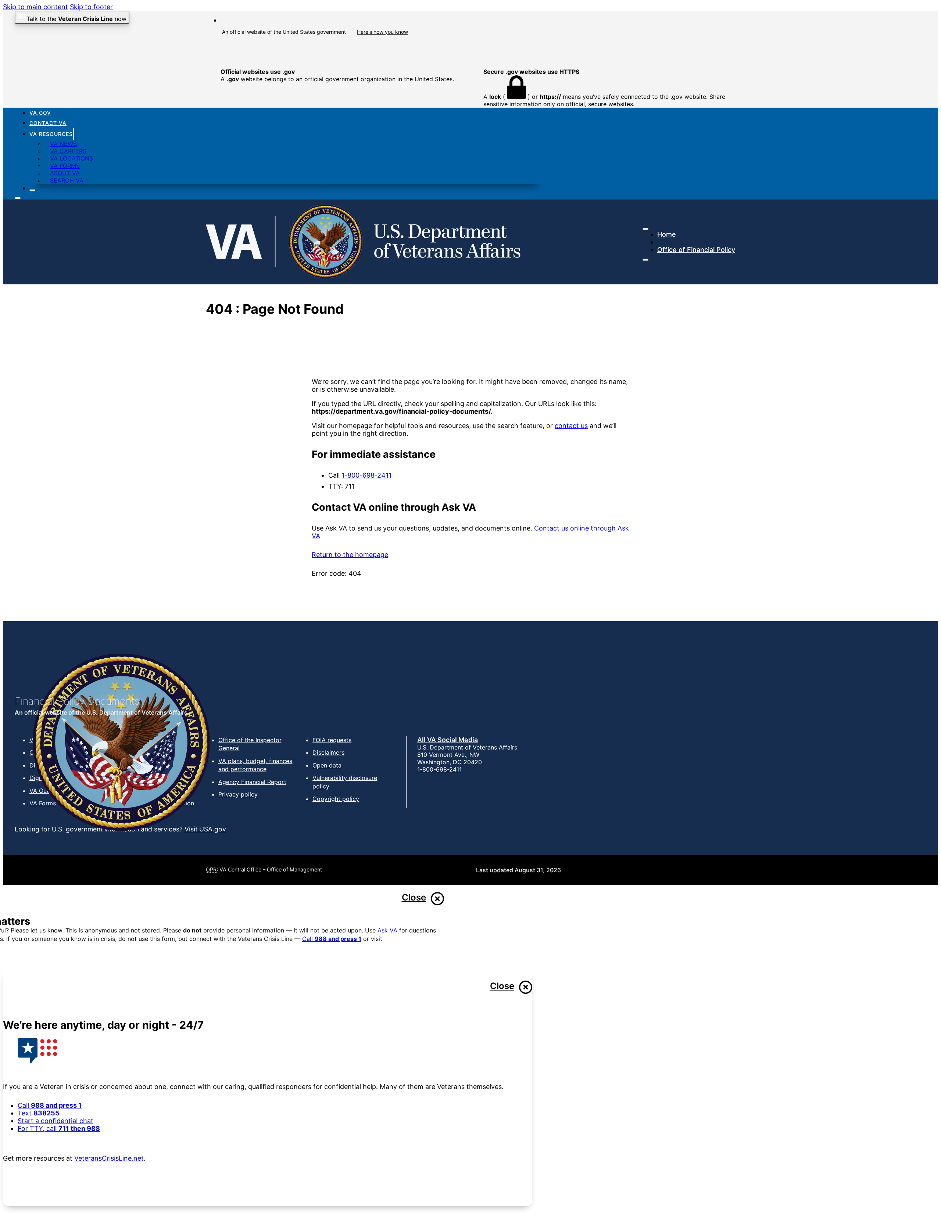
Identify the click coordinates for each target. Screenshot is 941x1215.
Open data (326, 765)
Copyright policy (335, 798)
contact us (571, 425)
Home (666, 234)
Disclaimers (328, 752)
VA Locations (71, 158)
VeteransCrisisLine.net (109, 1158)
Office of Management (294, 869)
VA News (63, 143)
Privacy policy (238, 794)
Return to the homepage (350, 554)
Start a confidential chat (55, 1121)
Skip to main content (35, 7)
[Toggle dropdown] (73, 134)
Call (331, 938)
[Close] (32, 190)
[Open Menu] (645, 260)
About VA (65, 173)
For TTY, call (59, 1128)
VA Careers (68, 151)
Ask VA (387, 930)
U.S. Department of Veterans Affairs (136, 712)
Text (39, 1113)
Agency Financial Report (252, 782)
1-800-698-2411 (366, 475)
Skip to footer (91, 7)
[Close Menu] (645, 229)
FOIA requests (331, 740)
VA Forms (65, 165)
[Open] (18, 198)
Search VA (66, 180)
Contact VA (48, 123)
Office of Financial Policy (696, 250)
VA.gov (40, 112)
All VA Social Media (447, 740)
